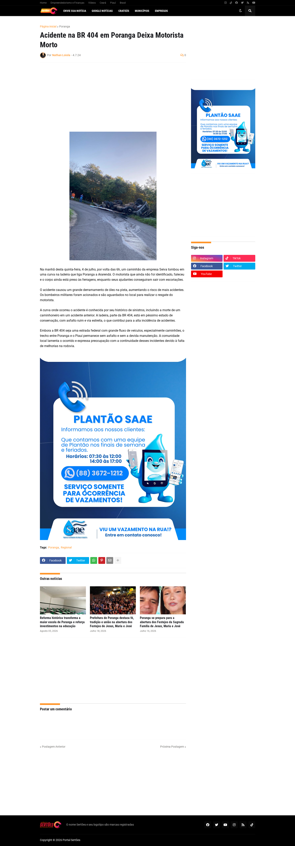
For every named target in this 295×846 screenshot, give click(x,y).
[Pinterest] (101, 560)
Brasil (123, 2)
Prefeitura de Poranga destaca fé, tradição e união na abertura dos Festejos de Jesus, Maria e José (112, 622)
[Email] (109, 560)
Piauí (113, 2)
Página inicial (48, 26)
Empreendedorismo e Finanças (67, 2)
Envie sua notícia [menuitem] (74, 10)
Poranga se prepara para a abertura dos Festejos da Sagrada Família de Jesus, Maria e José (162, 622)
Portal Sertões (71, 840)
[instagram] (225, 3)
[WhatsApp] (93, 560)
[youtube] (253, 3)
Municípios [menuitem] (142, 10)
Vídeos (92, 2)
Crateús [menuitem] (123, 10)
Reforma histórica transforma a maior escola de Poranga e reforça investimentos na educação (62, 622)
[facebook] (236, 3)
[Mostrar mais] (117, 560)
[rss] (248, 3)
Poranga (64, 26)
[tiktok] (231, 3)
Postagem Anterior (53, 746)
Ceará (103, 2)
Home (43, 2)
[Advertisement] (109, 95)
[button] (240, 11)
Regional (66, 547)
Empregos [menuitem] (161, 10)
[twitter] (242, 3)
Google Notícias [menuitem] (102, 10)
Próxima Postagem (172, 746)
